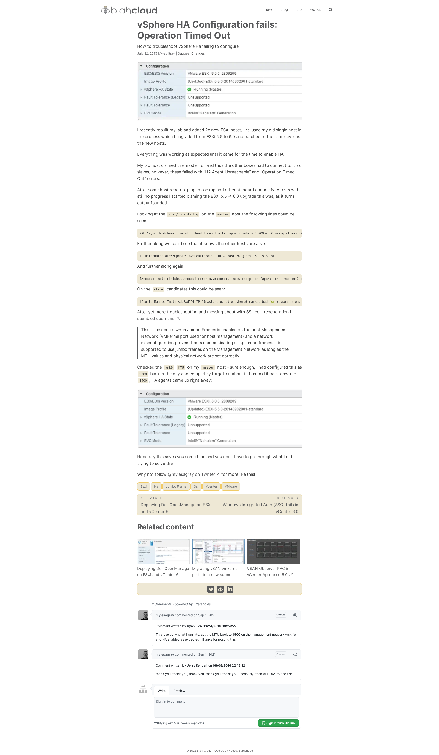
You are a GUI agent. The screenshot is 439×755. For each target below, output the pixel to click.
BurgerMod (246, 750)
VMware (231, 486)
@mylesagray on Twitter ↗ (194, 474)
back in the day (165, 373)
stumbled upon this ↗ (158, 318)
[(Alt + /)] (330, 9)
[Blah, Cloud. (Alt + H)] (130, 11)
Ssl (196, 486)
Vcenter (211, 486)
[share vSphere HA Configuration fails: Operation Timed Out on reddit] (220, 590)
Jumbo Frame (176, 486)
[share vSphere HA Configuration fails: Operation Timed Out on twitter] (210, 590)
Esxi (144, 486)
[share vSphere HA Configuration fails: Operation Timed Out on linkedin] (230, 590)
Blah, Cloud (204, 750)
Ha (156, 486)
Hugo (232, 750)
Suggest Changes (191, 53)
